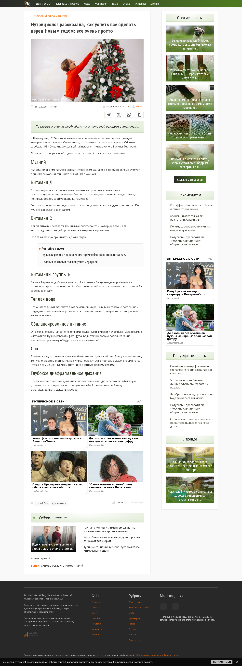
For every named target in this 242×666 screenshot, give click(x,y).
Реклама (96, 623)
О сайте (96, 618)
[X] (119, 115)
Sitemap (96, 634)
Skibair (139, 106)
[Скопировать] (139, 115)
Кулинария (134, 618)
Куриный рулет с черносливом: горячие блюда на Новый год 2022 (84, 255)
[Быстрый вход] (213, 4)
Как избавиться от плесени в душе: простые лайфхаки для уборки (111, 539)
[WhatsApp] (129, 115)
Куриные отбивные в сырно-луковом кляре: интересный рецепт (111, 548)
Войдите (36, 565)
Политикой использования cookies (132, 662)
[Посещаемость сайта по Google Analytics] (31, 634)
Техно (132, 623)
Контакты (97, 629)
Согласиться (222, 662)
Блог (94, 612)
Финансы (133, 634)
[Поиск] (204, 4)
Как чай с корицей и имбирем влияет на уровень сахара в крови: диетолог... (109, 529)
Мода (131, 612)
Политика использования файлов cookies (158, 654)
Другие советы (137, 640)
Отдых (132, 629)
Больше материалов (190, 180)
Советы (96, 607)
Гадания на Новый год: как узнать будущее (70, 262)
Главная (96, 601)
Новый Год (42, 503)
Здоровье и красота (139, 607)
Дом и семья (135, 601)
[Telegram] (108, 115)
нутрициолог (59, 503)
